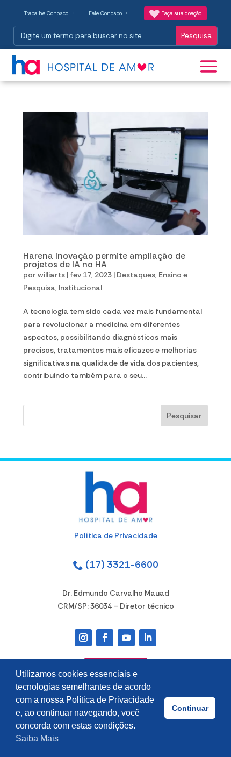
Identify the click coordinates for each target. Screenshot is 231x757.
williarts (51, 275)
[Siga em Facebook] (104, 637)
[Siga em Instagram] (83, 637)
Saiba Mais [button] (37, 738)
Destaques (136, 275)
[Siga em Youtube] (126, 637)
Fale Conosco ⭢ (108, 13)
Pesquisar (184, 415)
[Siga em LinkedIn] (147, 637)
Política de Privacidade (115, 535)
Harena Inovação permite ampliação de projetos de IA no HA (104, 260)
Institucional (80, 287)
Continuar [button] (190, 708)
